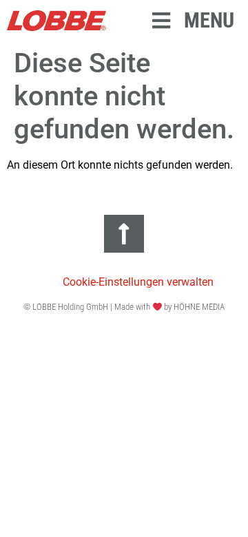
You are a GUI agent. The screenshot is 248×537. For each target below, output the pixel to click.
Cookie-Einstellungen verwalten (138, 281)
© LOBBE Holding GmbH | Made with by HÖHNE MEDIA (124, 307)
